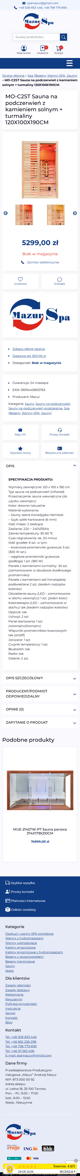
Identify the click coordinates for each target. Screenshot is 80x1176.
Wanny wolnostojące (21, 943)
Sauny (29, 404)
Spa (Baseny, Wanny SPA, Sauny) (52, 76)
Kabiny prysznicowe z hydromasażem (34, 952)
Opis (10, 466)
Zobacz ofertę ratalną (29, 349)
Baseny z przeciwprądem (24, 957)
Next (75, 213)
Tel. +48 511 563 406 (19, 1051)
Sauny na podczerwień (52, 404)
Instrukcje (13, 1008)
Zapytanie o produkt (27, 722)
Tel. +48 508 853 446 (21, 1037)
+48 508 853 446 (30, 7)
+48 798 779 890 (55, 7)
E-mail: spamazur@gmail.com (28, 1055)
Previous (5, 213)
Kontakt (11, 1018)
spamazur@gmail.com (42, 3)
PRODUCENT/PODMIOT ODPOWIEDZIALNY (26, 693)
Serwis (10, 1013)
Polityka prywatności (21, 1004)
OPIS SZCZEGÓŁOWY (24, 678)
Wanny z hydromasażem (24, 938)
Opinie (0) (15, 709)
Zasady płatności (18, 985)
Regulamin (13, 999)
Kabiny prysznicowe (20, 947)
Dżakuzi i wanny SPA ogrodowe (29, 934)
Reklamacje (14, 994)
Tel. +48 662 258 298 (20, 1042)
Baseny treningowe (20, 961)
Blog (8, 1022)
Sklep (9, 971)
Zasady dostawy (17, 990)
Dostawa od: (29, 356)
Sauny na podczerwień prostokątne (35, 408)
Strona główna (13, 76)
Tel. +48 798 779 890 (21, 1046)
